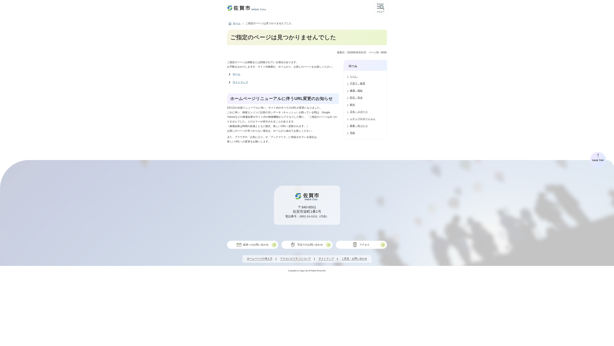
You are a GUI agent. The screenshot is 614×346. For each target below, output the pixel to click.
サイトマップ (240, 82)
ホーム (236, 23)
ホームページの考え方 (259, 258)
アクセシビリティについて (295, 258)
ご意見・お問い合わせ (354, 258)
